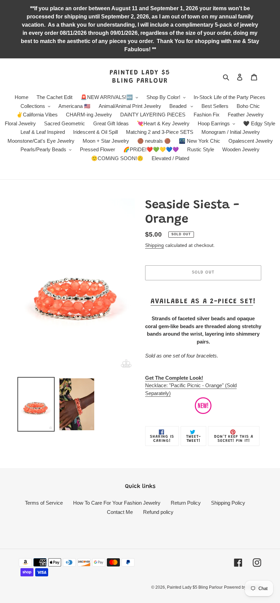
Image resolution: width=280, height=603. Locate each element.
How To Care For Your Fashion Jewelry (116, 503)
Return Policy (186, 503)
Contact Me (120, 512)
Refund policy (158, 512)
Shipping (154, 245)
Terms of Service (44, 503)
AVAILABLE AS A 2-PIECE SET (202, 301)
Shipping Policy (228, 503)
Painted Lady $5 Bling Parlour (140, 76)
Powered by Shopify (242, 587)
